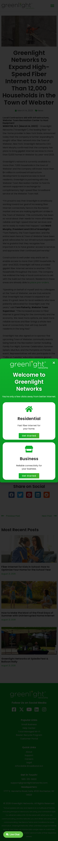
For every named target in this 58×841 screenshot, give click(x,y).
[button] (53, 362)
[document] (29, 420)
